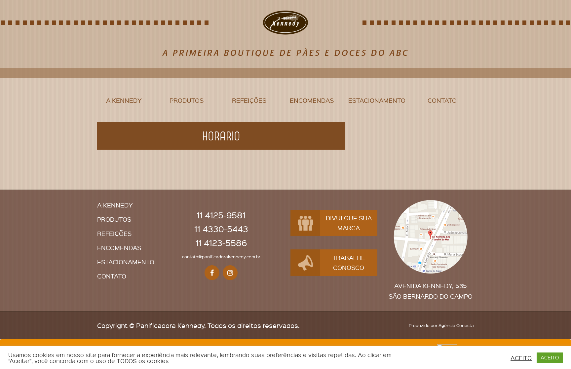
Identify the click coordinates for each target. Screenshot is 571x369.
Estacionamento (374, 100)
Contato (442, 100)
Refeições (249, 100)
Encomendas (312, 100)
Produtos (187, 100)
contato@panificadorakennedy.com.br (221, 256)
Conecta (465, 325)
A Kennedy (124, 100)
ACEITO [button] (521, 358)
